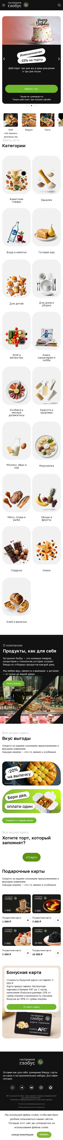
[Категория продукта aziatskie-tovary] (16, 181)
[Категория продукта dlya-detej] (16, 284)
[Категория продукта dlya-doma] (46, 285)
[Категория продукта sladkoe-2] (16, 551)
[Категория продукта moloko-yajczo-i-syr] (16, 447)
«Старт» (31, 857)
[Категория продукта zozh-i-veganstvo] (16, 337)
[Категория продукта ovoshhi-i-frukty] (46, 499)
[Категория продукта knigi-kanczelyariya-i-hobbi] (46, 338)
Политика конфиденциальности (31, 1104)
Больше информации (23, 1135)
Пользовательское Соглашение (31, 1107)
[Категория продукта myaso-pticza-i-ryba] (16, 499)
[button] (4, 59)
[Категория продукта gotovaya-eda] (46, 233)
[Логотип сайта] (18, 5)
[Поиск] (59, 5)
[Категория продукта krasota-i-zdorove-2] (46, 392)
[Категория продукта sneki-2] (46, 551)
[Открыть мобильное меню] (4, 5)
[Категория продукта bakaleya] (46, 181)
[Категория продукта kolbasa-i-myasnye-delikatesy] (16, 393)
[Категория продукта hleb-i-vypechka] (16, 603)
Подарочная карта (11, 917)
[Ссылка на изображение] (31, 1062)
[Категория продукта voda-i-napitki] (16, 233)
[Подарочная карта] (16, 903)
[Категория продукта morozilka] (46, 447)
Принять (44, 1134)
